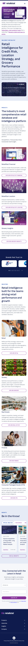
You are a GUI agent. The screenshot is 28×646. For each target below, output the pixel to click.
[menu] (24, 3)
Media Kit (16, 640)
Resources (18, 523)
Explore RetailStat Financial (14, 175)
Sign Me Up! (14, 598)
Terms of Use (21, 640)
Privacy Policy (23, 601)
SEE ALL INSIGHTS (14, 556)
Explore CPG (14, 498)
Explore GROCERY (14, 390)
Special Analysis (8, 523)
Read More (5, 549)
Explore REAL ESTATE (14, 425)
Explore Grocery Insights (14, 241)
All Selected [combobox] (5, 585)
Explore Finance (14, 460)
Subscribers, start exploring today (11, 30)
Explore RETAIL (14, 353)
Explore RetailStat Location (14, 207)
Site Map (12, 640)
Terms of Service (14, 602)
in (14, 638)
